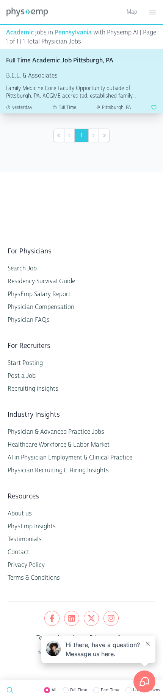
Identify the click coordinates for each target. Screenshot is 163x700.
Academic (20, 32)
